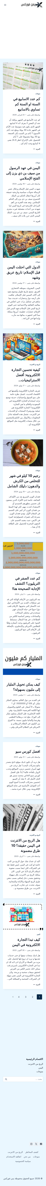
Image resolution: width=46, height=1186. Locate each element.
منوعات (37, 94)
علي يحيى (30, 115)
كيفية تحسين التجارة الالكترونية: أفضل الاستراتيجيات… (26, 375)
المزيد (36, 149)
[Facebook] (41, 1144)
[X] (36, 1144)
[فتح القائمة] (5, 5)
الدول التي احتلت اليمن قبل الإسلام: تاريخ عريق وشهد (23, 272)
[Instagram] (31, 1144)
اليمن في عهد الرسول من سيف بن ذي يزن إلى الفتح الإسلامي (23, 173)
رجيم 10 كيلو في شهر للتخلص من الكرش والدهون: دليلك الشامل (23, 481)
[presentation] (23, 76)
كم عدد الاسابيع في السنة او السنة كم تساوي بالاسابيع (26, 104)
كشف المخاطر (31, 1152)
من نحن (27, 1156)
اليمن (38, 934)
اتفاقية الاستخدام (13, 1156)
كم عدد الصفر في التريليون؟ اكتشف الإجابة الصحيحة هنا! (26, 583)
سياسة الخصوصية (23, 1161)
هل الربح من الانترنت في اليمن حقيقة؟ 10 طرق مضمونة (25, 845)
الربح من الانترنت (35, 364)
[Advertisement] (23, 34)
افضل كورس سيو (28, 751)
